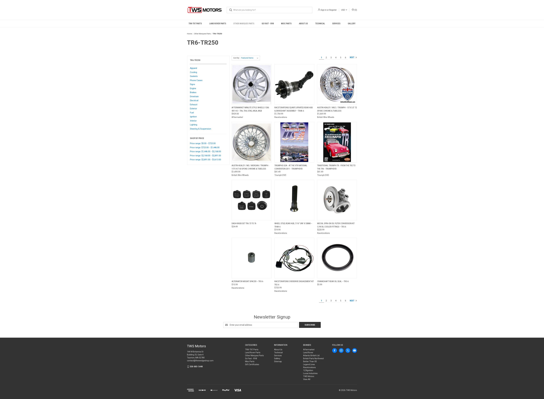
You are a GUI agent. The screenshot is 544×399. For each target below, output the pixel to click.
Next (352, 57)
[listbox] (250, 58)
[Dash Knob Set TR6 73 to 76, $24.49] (251, 200)
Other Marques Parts (243, 23)
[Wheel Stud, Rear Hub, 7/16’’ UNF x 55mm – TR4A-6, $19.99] (294, 200)
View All (306, 379)
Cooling (193, 72)
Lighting (193, 124)
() (355, 10)
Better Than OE (310, 361)
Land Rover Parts (217, 23)
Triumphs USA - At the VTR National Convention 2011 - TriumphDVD (290, 167)
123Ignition (308, 370)
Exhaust (193, 104)
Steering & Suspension (200, 129)
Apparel (193, 68)
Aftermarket (308, 349)
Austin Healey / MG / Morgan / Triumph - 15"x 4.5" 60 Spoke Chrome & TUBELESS (250, 167)
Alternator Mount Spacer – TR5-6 (247, 281)
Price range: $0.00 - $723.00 (203, 143)
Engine (193, 88)
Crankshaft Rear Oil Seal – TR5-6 (333, 281)
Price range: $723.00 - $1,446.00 (204, 147)
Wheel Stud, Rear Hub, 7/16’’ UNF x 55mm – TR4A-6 (293, 225)
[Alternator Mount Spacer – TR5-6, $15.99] (251, 258)
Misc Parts (286, 23)
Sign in (324, 10)
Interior (193, 120)
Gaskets (194, 76)
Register (333, 10)
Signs (192, 84)
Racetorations (309, 367)
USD (343, 10)
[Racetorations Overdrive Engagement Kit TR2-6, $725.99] (294, 258)
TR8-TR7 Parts (195, 23)
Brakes (193, 92)
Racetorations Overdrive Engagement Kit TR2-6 (294, 283)
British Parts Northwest (313, 358)
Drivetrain (194, 96)
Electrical (194, 100)
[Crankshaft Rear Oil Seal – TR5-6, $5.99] (337, 258)
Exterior (193, 108)
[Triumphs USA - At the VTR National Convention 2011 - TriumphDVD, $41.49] (294, 142)
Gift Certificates (252, 364)
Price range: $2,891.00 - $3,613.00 (205, 159)
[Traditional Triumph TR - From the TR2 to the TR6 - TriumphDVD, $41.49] (337, 142)
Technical (320, 23)
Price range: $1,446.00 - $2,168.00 (205, 151)
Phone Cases (196, 80)
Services (336, 23)
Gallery (351, 23)
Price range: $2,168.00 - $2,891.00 (205, 155)
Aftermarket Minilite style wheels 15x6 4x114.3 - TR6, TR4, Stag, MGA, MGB (250, 109)
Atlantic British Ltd (311, 355)
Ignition (193, 116)
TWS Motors (308, 376)
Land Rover (308, 352)
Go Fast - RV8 (268, 23)
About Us (303, 23)
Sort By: (236, 58)
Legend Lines (309, 364)
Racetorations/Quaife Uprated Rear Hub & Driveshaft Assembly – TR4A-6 (293, 109)
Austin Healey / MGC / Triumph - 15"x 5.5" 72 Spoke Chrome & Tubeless (337, 109)
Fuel (192, 112)
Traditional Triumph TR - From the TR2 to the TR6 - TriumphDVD (336, 167)
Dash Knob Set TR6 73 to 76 (244, 223)
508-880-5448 (196, 366)
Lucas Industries (310, 373)
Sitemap (278, 361)
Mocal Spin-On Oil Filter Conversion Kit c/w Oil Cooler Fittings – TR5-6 (336, 225)
